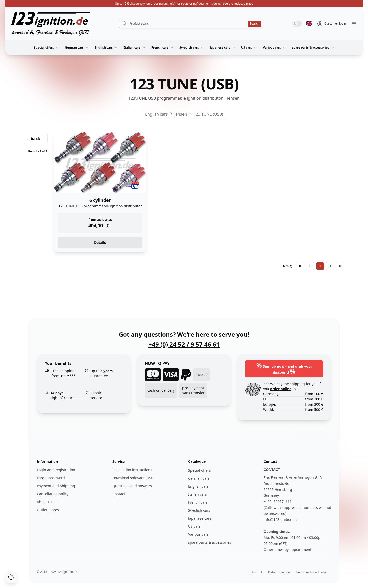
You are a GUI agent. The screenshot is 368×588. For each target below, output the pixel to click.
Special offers (44, 47)
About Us (44, 501)
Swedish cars (189, 47)
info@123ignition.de (281, 519)
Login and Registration (56, 469)
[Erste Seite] (300, 266)
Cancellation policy (52, 493)
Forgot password (51, 477)
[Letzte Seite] (340, 266)
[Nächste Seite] (330, 266)
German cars (74, 47)
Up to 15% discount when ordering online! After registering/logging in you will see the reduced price (184, 3)
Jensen (180, 114)
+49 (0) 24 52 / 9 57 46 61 (184, 344)
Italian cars (132, 47)
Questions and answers (132, 485)
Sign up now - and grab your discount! (284, 368)
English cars (104, 47)
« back (33, 138)
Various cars (272, 47)
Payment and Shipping (56, 485)
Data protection (279, 572)
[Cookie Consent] (11, 577)
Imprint (257, 572)
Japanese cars (220, 47)
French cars (159, 47)
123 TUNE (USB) (208, 114)
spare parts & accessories (310, 47)
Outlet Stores (48, 509)
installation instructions (132, 469)
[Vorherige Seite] (310, 266)
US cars (246, 47)
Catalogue (197, 461)
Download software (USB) (133, 477)
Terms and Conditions (311, 572)
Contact (118, 493)
